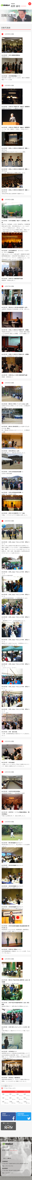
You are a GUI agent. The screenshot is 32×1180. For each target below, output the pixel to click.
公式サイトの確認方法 (7, 1158)
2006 (16, 1091)
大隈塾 (16, 333)
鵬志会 (16, 108)
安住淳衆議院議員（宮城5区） (9, 951)
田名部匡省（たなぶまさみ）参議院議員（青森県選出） (16, 929)
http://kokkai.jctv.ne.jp (9, 229)
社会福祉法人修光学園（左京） (12, 1055)
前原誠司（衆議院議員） (14, 5)
